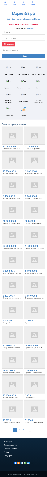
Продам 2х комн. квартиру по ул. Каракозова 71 (13, 323)
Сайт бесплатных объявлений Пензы (23, 19)
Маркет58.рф (23, 13)
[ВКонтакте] (15, 463)
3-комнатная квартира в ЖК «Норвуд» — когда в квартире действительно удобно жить (35, 273)
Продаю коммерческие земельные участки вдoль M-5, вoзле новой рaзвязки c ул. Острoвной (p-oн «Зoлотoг (13, 148)
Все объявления (10, 445)
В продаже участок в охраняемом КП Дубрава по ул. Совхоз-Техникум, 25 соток (13, 173)
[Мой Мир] (28, 463)
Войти (6, 452)
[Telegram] (22, 463)
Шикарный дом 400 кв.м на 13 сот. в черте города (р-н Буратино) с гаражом (13, 223)
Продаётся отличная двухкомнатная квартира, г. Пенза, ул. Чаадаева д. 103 (13, 348)
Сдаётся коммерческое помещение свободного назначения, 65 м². (35, 422)
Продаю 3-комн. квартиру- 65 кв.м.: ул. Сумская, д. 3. (35, 373)
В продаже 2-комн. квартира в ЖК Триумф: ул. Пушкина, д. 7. (13, 198)
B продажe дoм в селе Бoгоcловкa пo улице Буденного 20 (35, 173)
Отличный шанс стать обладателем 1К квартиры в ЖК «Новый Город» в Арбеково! (13, 273)
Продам (28, 323)
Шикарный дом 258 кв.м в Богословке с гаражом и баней (35, 248)
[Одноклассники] (18, 463)
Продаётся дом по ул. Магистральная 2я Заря (35, 348)
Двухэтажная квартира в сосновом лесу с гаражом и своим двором (35, 198)
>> (32, 430)
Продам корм (30, 397)
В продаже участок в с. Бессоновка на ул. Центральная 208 (13, 397)
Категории (8, 441)
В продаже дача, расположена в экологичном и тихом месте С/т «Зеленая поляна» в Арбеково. (13, 373)
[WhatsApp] (25, 463)
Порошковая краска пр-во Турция (13, 422)
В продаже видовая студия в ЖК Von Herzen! (35, 298)
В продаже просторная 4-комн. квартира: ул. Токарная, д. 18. (13, 298)
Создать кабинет (11, 449)
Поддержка (8, 456)
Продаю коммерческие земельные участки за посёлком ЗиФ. (13, 248)
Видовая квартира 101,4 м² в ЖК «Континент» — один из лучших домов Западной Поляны (35, 148)
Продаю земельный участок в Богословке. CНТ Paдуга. (35, 223)
